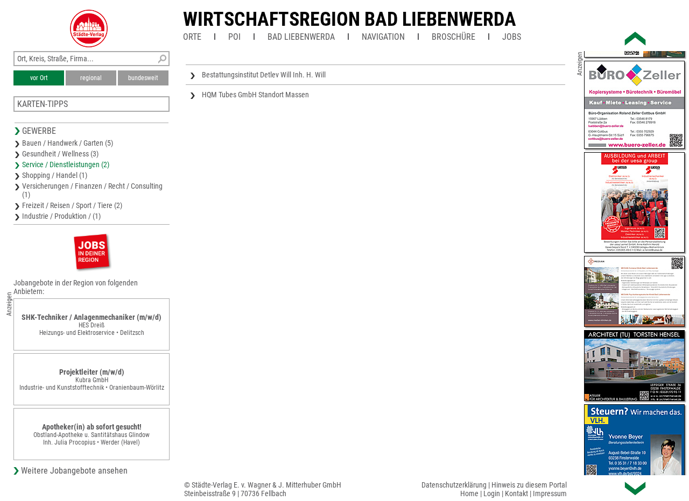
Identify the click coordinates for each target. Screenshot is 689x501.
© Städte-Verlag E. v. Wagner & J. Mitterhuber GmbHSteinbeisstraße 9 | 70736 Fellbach (262, 489)
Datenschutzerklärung (454, 485)
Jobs (511, 37)
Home (469, 493)
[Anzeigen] (91, 251)
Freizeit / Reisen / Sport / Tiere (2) (72, 205)
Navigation (383, 37)
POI (234, 37)
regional (91, 78)
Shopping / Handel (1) (54, 175)
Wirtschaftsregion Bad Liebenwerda (349, 19)
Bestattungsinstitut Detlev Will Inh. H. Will (264, 74)
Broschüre (453, 37)
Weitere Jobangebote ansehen (74, 471)
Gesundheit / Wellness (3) (60, 153)
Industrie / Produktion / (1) (61, 216)
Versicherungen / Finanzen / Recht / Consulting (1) (92, 190)
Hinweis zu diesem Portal (529, 485)
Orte (192, 37)
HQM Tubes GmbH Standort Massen (255, 94)
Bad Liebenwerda (301, 37)
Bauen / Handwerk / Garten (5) (67, 143)
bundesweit (143, 78)
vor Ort (39, 78)
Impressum (550, 493)
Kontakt (516, 493)
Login (491, 493)
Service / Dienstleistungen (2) (65, 164)
